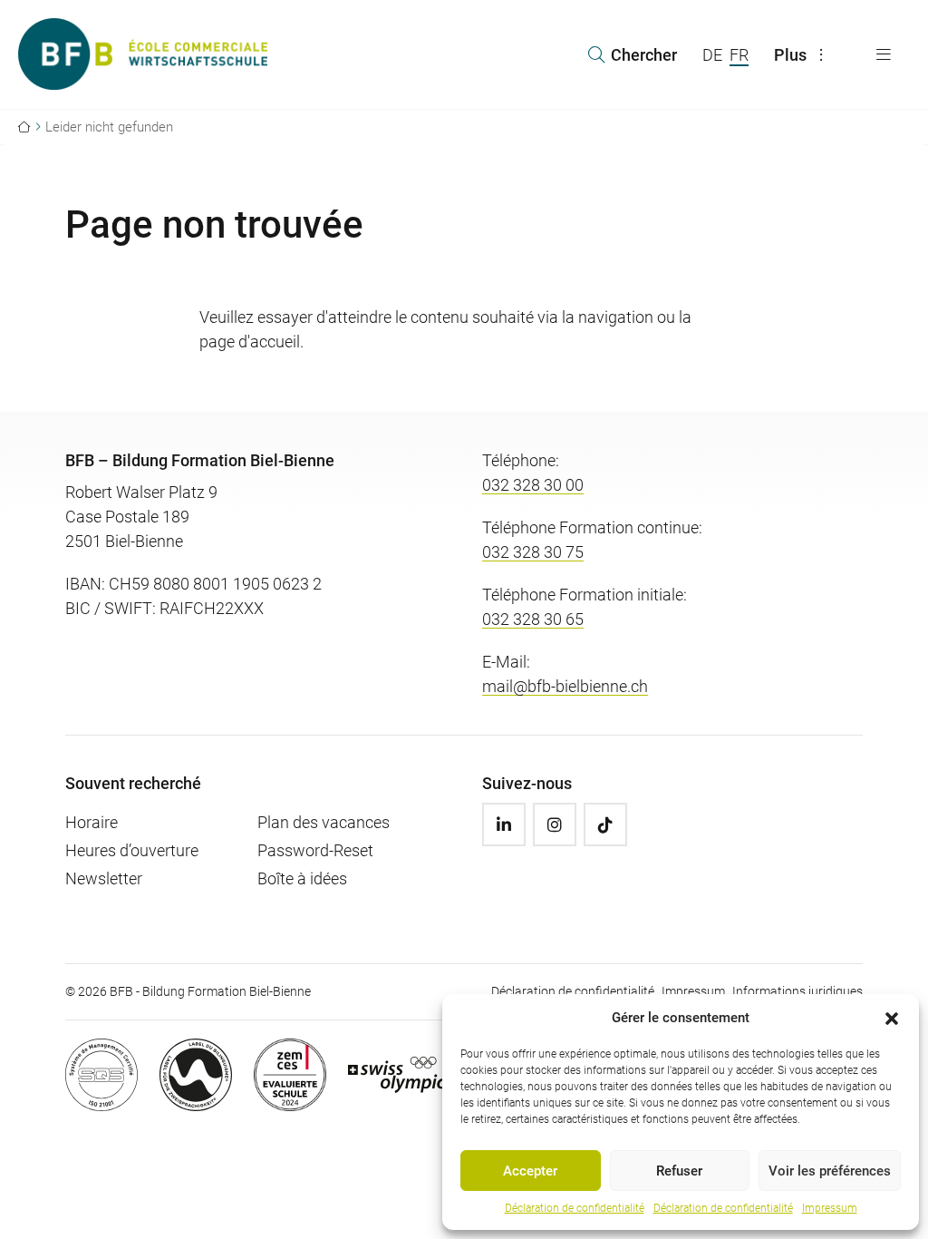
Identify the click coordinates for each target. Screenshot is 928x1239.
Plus (790, 54)
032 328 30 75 (533, 551)
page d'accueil (249, 341)
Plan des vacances (323, 822)
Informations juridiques (797, 991)
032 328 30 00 (533, 484)
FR (739, 54)
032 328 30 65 (533, 619)
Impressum (829, 1208)
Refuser (679, 1171)
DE (712, 54)
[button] (892, 1018)
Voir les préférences (829, 1171)
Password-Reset (315, 850)
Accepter (530, 1171)
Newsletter (103, 878)
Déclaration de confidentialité (574, 1208)
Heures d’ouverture (131, 850)
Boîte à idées (302, 878)
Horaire (91, 822)
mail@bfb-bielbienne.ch (565, 686)
